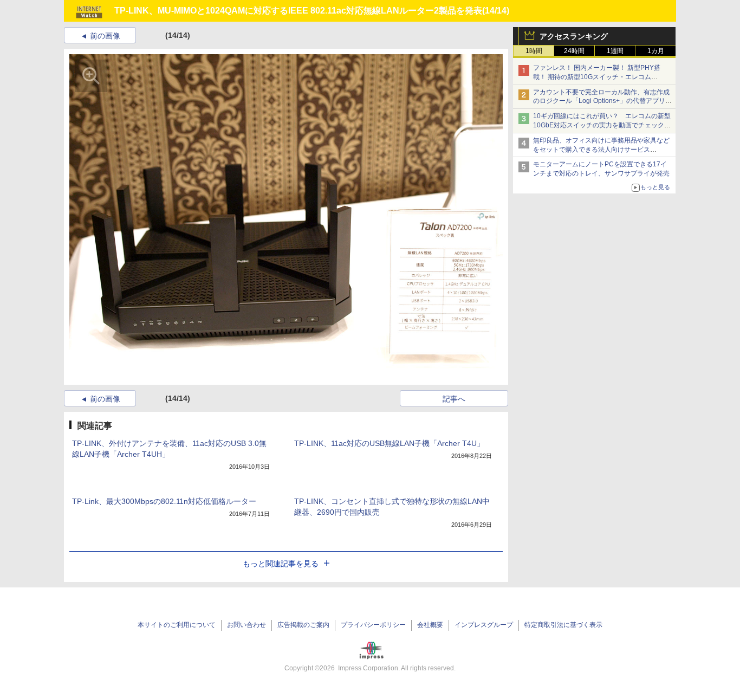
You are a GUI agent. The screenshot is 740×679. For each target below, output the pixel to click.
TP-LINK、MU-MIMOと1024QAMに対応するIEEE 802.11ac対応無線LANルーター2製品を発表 (298, 10)
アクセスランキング (574, 36)
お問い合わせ (246, 625)
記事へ (454, 399)
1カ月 (655, 51)
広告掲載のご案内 (303, 625)
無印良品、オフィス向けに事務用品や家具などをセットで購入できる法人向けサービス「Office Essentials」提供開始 (601, 150)
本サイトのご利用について (177, 625)
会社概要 (430, 625)
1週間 (615, 51)
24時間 (574, 51)
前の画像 (105, 35)
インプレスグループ (484, 625)
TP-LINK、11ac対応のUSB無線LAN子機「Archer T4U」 (389, 443)
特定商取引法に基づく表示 (563, 625)
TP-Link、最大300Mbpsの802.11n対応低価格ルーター (164, 501)
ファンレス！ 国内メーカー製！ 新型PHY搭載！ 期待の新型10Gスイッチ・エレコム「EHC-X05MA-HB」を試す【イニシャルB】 (599, 77)
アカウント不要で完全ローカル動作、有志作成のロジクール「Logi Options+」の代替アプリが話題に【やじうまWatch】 (602, 101)
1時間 (533, 51)
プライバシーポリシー (373, 625)
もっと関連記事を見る (281, 563)
